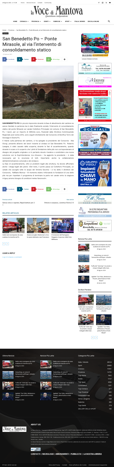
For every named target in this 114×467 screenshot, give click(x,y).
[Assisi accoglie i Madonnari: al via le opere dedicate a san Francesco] (38, 225)
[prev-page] (3, 243)
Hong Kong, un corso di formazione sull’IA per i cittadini (103, 309)
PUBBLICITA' (76, 454)
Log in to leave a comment (12, 257)
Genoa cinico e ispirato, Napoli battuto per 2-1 (18, 204)
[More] (64, 59)
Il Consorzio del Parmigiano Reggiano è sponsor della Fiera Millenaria (62, 237)
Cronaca (23, 21)
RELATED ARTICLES (10, 213)
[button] (109, 22)
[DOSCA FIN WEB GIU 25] (95, 155)
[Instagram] (102, 2)
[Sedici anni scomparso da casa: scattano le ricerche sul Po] (13, 225)
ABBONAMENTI (62, 454)
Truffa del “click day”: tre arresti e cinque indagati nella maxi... (86, 329)
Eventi (46, 21)
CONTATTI (35, 454)
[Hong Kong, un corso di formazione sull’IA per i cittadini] (83, 258)
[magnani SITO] (95, 87)
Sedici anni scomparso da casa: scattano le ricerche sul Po (85, 309)
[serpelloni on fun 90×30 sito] (95, 230)
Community (47, 2)
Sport (67, 21)
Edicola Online (93, 21)
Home (22, 2)
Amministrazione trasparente (98, 465)
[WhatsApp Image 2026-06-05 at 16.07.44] (95, 60)
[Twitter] (106, 2)
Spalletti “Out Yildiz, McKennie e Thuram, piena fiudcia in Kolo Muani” (101, 278)
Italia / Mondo (79, 21)
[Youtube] (110, 2)
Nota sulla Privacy (54, 465)
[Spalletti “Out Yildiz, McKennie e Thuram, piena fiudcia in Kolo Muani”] (83, 279)
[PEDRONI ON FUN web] (95, 74)
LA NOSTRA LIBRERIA (93, 454)
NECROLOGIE (48, 454)
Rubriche (56, 21)
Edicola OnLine (31, 2)
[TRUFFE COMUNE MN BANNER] (95, 121)
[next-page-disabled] (7, 243)
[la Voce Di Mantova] (57, 12)
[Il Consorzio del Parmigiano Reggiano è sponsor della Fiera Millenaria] (63, 225)
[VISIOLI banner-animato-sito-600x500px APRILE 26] (95, 186)
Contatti (40, 2)
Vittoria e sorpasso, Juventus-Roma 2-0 (59, 203)
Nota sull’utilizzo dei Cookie (78, 465)
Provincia (35, 21)
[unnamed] (95, 217)
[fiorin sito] (95, 203)
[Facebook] (99, 2)
